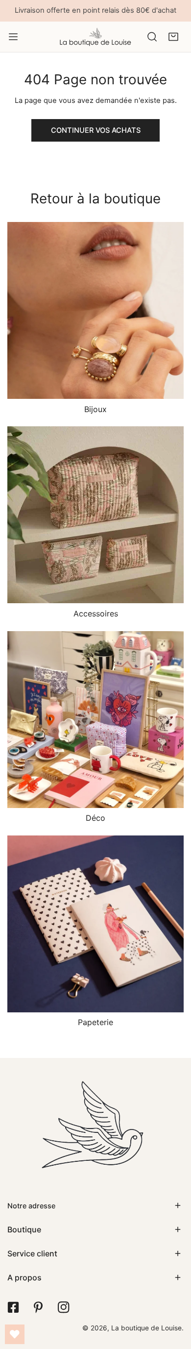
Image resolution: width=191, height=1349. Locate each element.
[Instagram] (63, 1307)
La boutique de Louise (146, 1328)
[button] (173, 36)
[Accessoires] (95, 514)
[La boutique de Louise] (95, 37)
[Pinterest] (37, 1307)
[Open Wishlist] (14, 1334)
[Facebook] (12, 1307)
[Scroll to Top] (173, 1297)
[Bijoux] (95, 310)
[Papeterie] (95, 923)
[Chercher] (152, 36)
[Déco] (95, 719)
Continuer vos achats (96, 130)
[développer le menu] (13, 37)
